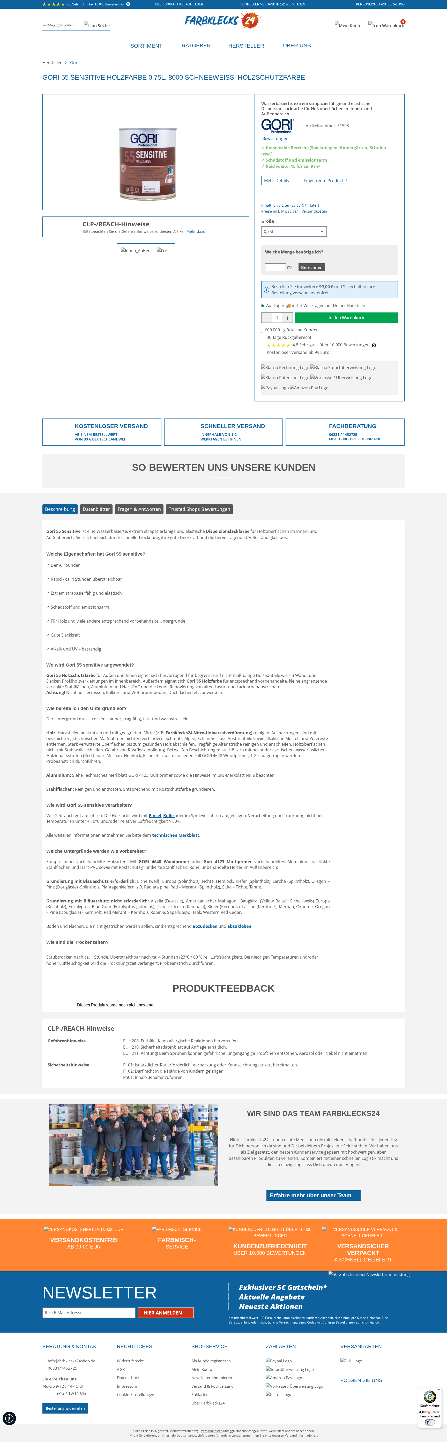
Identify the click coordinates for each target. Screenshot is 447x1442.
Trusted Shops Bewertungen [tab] (199, 509)
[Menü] (439, 1391)
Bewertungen (275, 138)
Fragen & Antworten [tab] (139, 509)
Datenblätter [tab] (96, 509)
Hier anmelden (163, 1313)
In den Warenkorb (346, 317)
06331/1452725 (62, 1368)
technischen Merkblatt (175, 835)
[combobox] (61, 25)
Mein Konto (201, 1369)
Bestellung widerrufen (65, 1408)
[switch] (430, 1422)
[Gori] (278, 126)
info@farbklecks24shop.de (71, 1360)
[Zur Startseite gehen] (223, 24)
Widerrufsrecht (130, 1360)
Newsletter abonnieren (211, 1377)
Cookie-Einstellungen (135, 1394)
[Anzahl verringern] (266, 317)
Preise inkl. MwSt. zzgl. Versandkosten (294, 211)
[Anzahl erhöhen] (287, 317)
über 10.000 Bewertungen (96, 4)
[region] (146, 150)
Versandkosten (211, 1431)
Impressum (127, 1386)
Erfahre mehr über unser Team (311, 1195)
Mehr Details (277, 180)
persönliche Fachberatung (380, 4)
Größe (267, 221)
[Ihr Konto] (348, 25)
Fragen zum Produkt (324, 180)
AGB (121, 1369)
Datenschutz (128, 1377)
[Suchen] (95, 25)
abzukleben (239, 926)
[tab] (60, 509)
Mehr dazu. (196, 231)
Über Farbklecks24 (208, 1403)
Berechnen (312, 267)
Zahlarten (199, 1394)
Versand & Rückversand (212, 1386)
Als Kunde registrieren (211, 1360)
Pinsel (155, 815)
